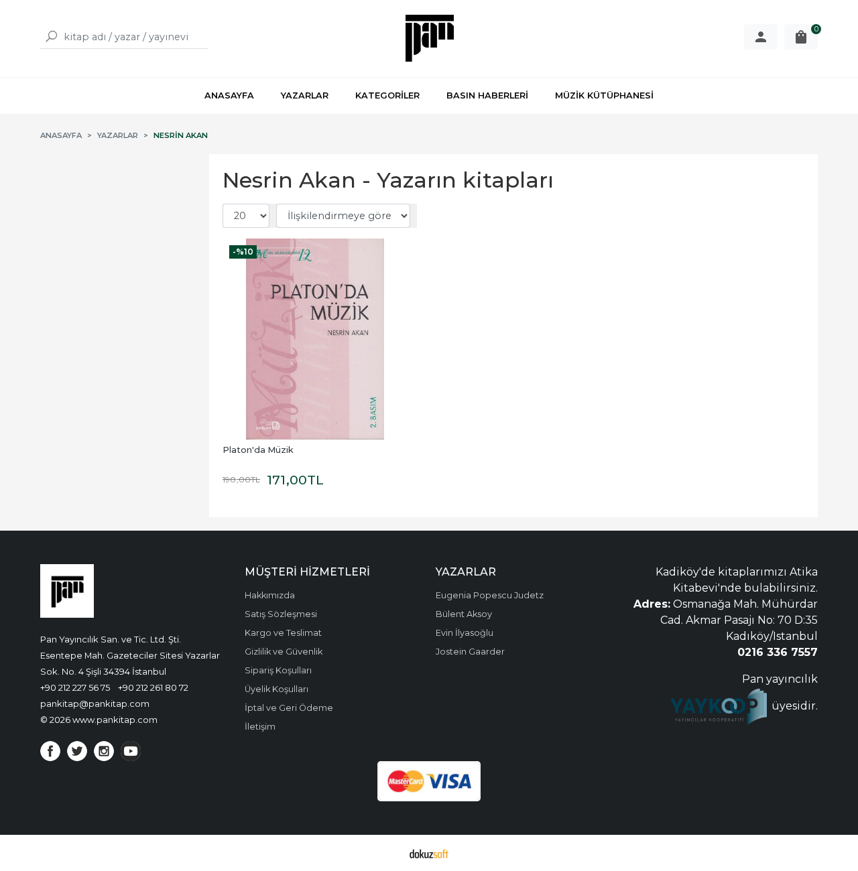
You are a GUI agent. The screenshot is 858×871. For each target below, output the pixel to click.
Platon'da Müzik (258, 450)
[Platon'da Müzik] (315, 339)
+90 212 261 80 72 (153, 687)
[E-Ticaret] (429, 853)
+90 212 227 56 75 (75, 687)
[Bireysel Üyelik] (761, 37)
